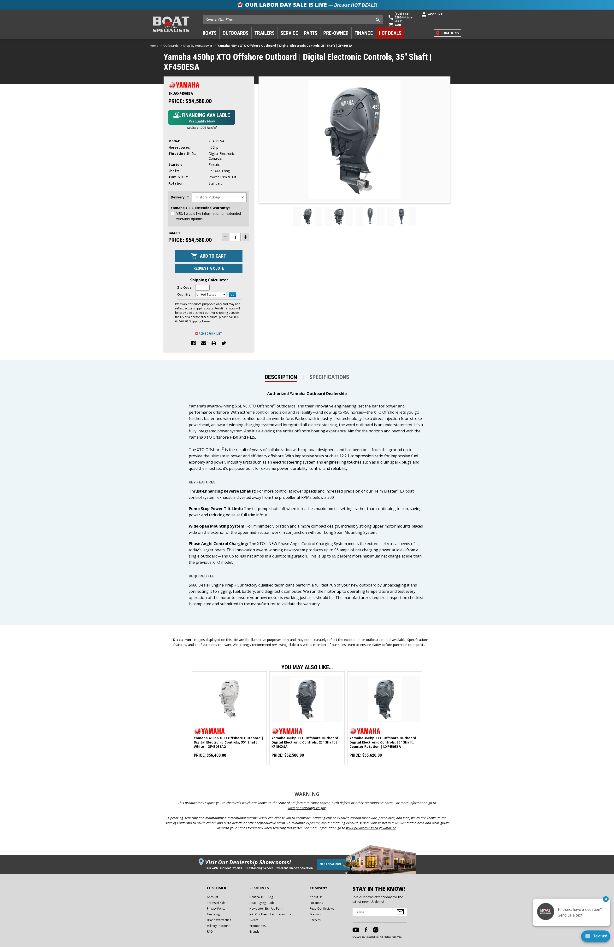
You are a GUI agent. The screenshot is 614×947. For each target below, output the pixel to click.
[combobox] (293, 19)
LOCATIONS (450, 33)
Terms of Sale (216, 903)
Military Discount (218, 926)
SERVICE (289, 33)
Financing (213, 914)
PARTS (310, 33)
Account (212, 897)
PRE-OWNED (335, 33)
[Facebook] (193, 343)
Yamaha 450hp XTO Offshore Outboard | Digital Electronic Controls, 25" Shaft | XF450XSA (306, 742)
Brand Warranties (219, 920)
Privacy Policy (216, 908)
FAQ (210, 932)
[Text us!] (595, 937)
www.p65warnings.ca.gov (306, 808)
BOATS (210, 33)
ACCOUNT (435, 14)
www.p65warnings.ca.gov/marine (371, 828)
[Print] (214, 343)
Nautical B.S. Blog (261, 897)
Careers (315, 920)
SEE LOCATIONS (330, 864)
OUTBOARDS (235, 33)
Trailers (264, 33)
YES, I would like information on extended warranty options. (208, 216)
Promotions (257, 926)
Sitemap (315, 914)
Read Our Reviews (322, 908)
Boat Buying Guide (262, 903)
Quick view (229, 699)
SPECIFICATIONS (329, 377)
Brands (254, 932)
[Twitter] (224, 343)
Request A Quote (209, 268)
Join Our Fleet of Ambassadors (270, 914)
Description (281, 377)
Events (253, 920)
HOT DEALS (390, 33)
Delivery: (180, 197)
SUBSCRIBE (400, 911)
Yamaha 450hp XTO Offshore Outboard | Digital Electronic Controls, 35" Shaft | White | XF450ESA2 (228, 742)
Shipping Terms (199, 321)
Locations (316, 903)
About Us (316, 897)
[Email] (203, 343)
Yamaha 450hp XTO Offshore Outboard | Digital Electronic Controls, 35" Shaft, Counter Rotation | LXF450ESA (384, 742)
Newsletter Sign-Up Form (266, 908)
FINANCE (363, 33)
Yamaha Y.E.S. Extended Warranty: (200, 207)
